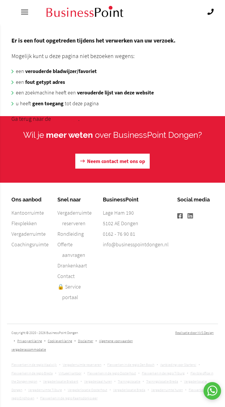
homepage (65, 118)
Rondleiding (70, 233)
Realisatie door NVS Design (194, 332)
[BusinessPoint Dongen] (85, 15)
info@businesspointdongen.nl (135, 244)
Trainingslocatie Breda (162, 381)
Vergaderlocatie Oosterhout (87, 390)
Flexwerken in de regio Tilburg (163, 373)
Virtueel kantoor (70, 373)
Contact (66, 276)
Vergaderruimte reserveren (82, 364)
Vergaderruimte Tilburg (45, 390)
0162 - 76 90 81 (119, 233)
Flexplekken (24, 223)
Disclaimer (85, 341)
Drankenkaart (72, 265)
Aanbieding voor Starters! (178, 364)
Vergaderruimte (28, 233)
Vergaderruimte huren (167, 390)
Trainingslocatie (129, 381)
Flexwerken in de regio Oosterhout (111, 373)
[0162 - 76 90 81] (210, 12)
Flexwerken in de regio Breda (32, 373)
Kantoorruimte (27, 212)
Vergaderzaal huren (98, 381)
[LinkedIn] (193, 216)
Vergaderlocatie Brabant (60, 381)
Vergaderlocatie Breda (129, 390)
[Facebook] (182, 216)
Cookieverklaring (60, 341)
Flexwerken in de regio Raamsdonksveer (69, 398)
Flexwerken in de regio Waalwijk (34, 364)
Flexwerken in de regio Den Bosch (130, 364)
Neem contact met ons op (116, 161)
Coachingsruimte (30, 244)
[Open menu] (24, 12)
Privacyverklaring (29, 341)
